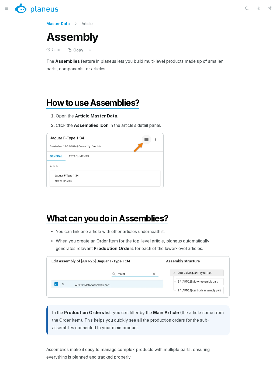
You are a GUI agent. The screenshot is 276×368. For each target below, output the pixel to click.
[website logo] (36, 8)
